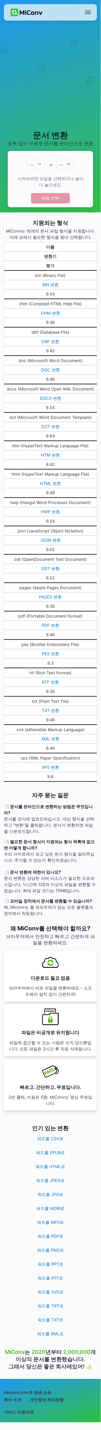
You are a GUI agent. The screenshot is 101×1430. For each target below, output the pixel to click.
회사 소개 (12, 1399)
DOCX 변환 (50, 398)
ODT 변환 (50, 568)
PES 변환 (50, 653)
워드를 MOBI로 (50, 1208)
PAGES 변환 (50, 597)
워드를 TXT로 (50, 1319)
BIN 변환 (50, 284)
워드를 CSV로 (50, 1138)
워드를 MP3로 (50, 1222)
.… (32, 163)
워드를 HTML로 (50, 1166)
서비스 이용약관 (19, 1412)
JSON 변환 (50, 540)
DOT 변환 (50, 426)
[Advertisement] (50, 75)
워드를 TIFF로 (50, 1305)
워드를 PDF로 (50, 1236)
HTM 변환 (50, 455)
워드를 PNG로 (50, 1250)
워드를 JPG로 (50, 1194)
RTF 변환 (50, 682)
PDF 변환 (50, 625)
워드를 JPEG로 (50, 1180)
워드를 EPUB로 (50, 1152)
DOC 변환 (50, 369)
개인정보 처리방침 (47, 1399)
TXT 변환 (50, 710)
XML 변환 (50, 738)
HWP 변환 (50, 511)
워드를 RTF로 (50, 1278)
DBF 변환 (50, 341)
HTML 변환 (50, 483)
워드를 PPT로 (50, 1264)
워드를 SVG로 (50, 1292)
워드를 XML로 (50, 1333)
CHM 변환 (50, 313)
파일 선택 (50, 198)
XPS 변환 (50, 767)
